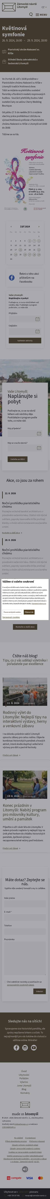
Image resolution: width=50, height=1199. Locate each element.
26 (25, 254)
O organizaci (30, 1138)
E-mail (8, 911)
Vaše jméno (9, 898)
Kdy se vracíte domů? (18, 442)
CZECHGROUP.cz (9, 1127)
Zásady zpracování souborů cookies (25, 1148)
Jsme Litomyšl (24, 1085)
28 (34, 254)
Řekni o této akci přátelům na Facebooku (29, 277)
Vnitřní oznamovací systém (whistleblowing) (25, 1156)
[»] (39, 226)
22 (39, 250)
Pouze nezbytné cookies (12, 612)
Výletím (24, 1082)
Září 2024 (25, 226)
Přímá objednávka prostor (16, 1141)
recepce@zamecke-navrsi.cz (35, 1195)
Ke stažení (18, 1138)
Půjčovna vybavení (37, 1141)
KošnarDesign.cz (21, 1124)
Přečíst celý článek (10, 755)
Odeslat (39, 991)
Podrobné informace (39, 603)
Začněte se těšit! (17, 459)
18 (20, 250)
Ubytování (24, 1074)
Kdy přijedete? (14, 428)
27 (30, 254)
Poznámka (9, 939)
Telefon (8, 925)
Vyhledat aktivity (25, 340)
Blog (24, 1089)
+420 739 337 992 (13, 1195)
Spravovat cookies (11, 617)
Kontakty (25, 1092)
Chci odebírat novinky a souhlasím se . (24, 983)
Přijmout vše (29, 612)
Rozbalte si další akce (11, 533)
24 (16, 254)
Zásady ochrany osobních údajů (25, 1145)
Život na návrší (29, 703)
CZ (43, 7)
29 (39, 254)
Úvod (24, 1071)
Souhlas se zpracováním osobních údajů (25, 1152)
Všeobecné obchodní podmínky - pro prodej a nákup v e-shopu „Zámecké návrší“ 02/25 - (25, 1160)
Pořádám (23, 1078)
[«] (11, 226)
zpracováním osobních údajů (20, 984)
